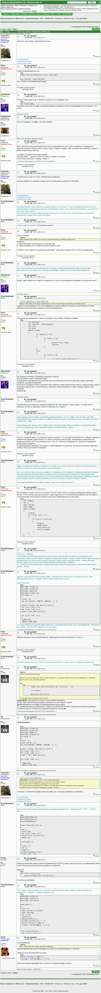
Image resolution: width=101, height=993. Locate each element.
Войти (59, 14)
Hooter (3, 858)
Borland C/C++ (50, 18)
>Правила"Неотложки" (24, 63)
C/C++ (42, 18)
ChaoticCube (6, 116)
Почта (53, 14)
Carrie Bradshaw (7, 201)
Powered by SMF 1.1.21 (40, 991)
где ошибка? (83, 18)
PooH (3, 937)
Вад (72, 18)
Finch (3, 65)
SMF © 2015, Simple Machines (58, 991)
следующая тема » (93, 27)
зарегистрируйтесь (7, 7)
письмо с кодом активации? (21, 9)
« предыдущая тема (78, 27)
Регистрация (67, 14)
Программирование (32, 18)
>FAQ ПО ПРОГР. (22, 59)
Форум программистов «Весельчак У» (12, 18)
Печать (96, 29)
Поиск (38, 14)
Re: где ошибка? (30, 36)
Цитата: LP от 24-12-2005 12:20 (31, 778)
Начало (6, 14)
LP (2, 667)
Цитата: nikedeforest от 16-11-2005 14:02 (34, 301)
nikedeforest (67, 18)
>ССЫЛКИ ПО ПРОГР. (24, 61)
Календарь (46, 14)
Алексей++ (5, 35)
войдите (31, 5)
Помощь (32, 14)
